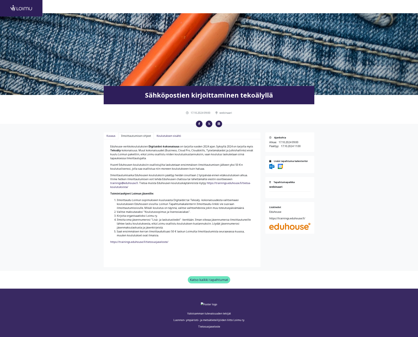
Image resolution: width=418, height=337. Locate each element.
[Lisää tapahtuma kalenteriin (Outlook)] (272, 166)
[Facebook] (199, 124)
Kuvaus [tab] (110, 136)
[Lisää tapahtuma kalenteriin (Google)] (280, 166)
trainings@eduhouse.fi (124, 183)
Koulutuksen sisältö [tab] (169, 136)
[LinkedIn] (219, 124)
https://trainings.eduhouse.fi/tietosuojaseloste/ (139, 242)
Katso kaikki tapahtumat (209, 280)
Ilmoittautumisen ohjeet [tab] (136, 136)
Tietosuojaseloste (209, 326)
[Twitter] (209, 124)
